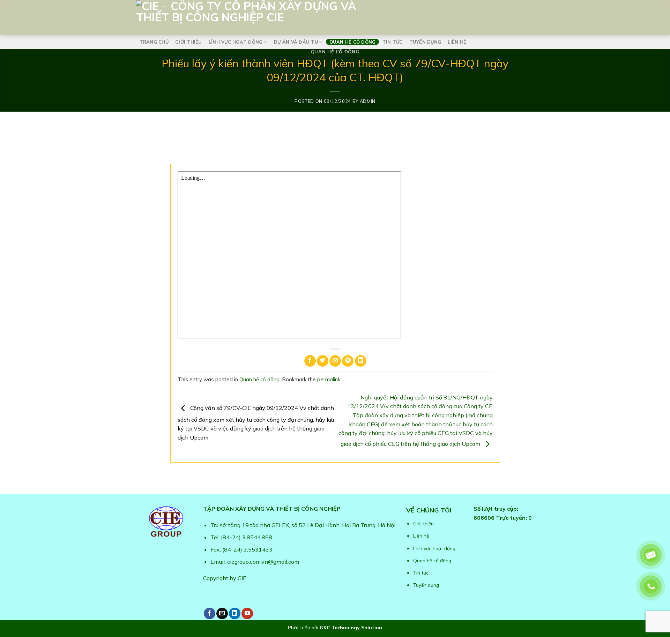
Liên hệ (457, 42)
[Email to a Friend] (335, 361)
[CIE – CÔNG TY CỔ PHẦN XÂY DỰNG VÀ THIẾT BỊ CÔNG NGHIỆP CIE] (293, 15)
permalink (328, 379)
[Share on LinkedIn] (360, 361)
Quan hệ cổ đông (352, 42)
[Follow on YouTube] (247, 613)
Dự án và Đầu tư (296, 42)
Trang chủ (154, 42)
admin (367, 101)
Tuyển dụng (425, 42)
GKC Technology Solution (351, 627)
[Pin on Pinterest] (347, 361)
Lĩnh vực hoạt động (236, 42)
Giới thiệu (188, 42)
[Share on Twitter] (322, 361)
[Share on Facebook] (310, 361)
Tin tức (392, 42)
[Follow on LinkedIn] (234, 613)
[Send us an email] (222, 613)
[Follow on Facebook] (209, 613)
